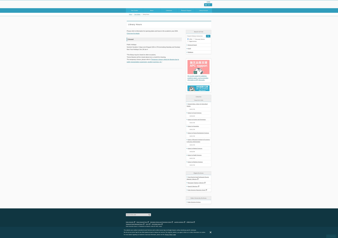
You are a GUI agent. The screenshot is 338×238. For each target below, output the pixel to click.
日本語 (208, 1)
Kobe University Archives (194, 202)
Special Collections (193, 186)
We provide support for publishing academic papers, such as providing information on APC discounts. (197, 78)
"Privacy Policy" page (170, 234)
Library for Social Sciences (194, 113)
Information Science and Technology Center (160, 222)
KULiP (189, 48)
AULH (147, 224)
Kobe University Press (142, 222)
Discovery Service (200, 39)
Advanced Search (192, 45)
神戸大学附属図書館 (136, 4)
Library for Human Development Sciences (198, 133)
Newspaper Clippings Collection (196, 182)
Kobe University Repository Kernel (196, 190)
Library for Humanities (193, 126)
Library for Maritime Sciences (195, 162)
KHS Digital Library (156, 224)
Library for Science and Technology (197, 119)
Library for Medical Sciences (195, 148)
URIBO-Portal (190, 222)
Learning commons (178, 222)
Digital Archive (193, 41)
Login (208, 4)
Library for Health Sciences (195, 155)
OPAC (190, 39)
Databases (190, 52)
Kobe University (129, 222)
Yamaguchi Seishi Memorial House (134, 224)
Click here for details (133, 33)
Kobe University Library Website (134, 5)
